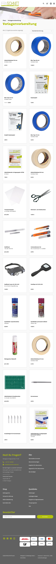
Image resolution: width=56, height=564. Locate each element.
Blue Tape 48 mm (35, 60)
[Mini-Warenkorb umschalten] (47, 3)
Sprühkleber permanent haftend (39, 321)
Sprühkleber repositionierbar (11, 321)
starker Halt (33, 323)
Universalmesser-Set (36, 247)
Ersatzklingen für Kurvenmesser (12, 433)
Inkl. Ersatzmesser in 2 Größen (38, 248)
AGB (51, 555)
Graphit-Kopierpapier (9, 135)
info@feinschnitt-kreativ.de (12, 464)
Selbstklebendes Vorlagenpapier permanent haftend (39, 434)
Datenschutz (46, 555)
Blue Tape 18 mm (35, 135)
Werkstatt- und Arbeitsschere (38, 209)
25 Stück (6, 174)
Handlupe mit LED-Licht (37, 284)
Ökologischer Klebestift (10, 359)
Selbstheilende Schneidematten (12, 396)
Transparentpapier (9, 209)
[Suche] (44, 4)
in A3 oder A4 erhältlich (10, 211)
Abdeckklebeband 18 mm (37, 359)
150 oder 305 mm (8, 248)
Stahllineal (7, 247)
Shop (4, 20)
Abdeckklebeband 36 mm (10, 60)
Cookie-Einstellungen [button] (42, 557)
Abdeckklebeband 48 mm (37, 172)
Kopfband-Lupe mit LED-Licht (11, 284)
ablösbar (6, 323)
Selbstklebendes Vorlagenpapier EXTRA (14, 172)
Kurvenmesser (34, 396)
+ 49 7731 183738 (9, 462)
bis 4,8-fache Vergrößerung (11, 286)
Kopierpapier (34, 97)
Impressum (40, 555)
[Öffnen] (54, 3)
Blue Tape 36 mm (8, 97)
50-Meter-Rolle (8, 62)
